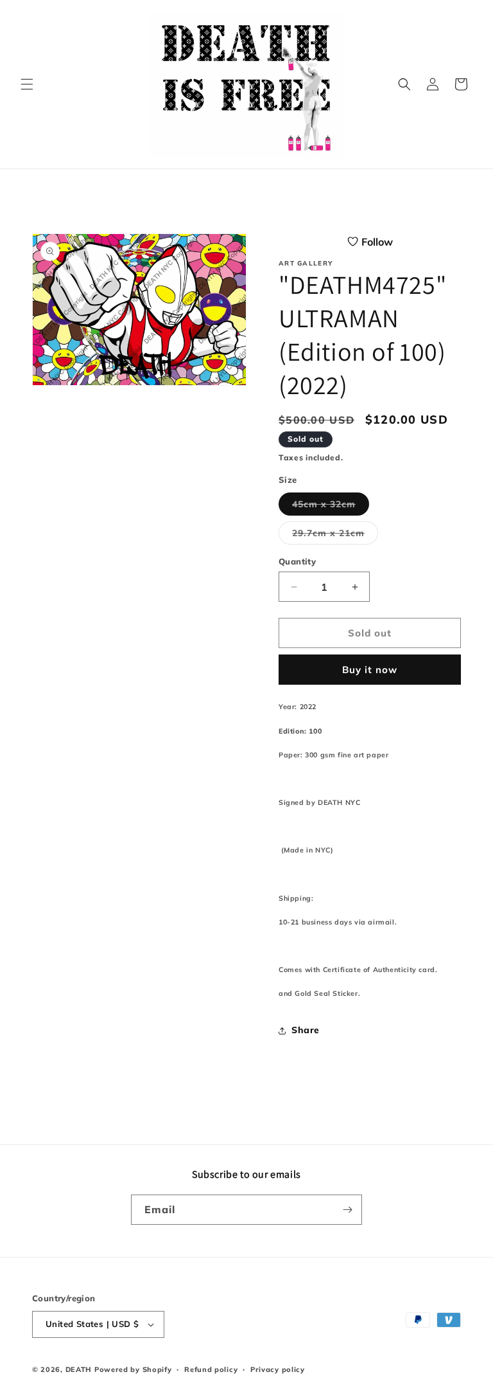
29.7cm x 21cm (335, 536)
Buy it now (369, 669)
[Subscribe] (347, 1210)
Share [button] (305, 1030)
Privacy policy (277, 1369)
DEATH (79, 1369)
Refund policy (211, 1369)
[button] (27, 84)
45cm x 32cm (330, 507)
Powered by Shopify (133, 1369)
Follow (377, 241)
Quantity (297, 561)
